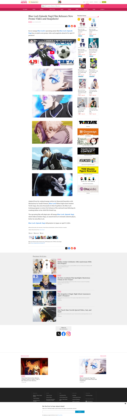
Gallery (91, 2)
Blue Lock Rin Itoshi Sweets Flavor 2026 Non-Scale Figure (93, 51)
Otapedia (96, 2)
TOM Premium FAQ (63, 397)
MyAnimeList (90, 401)
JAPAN (77, 9)
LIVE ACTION (52, 9)
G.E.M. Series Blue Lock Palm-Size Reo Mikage (93, 91)
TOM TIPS (85, 9)
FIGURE (69, 9)
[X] (58, 334)
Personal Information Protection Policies (50, 400)
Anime (31, 233)
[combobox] (64, 6)
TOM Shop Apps (89, 395)
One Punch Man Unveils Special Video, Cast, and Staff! (74, 311)
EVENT (62, 9)
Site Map (74, 395)
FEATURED (25, 9)
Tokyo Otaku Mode (60, 2)
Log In (100, 2)
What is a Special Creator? (75, 402)
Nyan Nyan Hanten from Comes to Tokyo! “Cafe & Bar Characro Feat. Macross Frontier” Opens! (30, 380)
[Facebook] (63, 334)
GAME (94, 9)
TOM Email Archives (76, 397)
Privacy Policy (49, 397)
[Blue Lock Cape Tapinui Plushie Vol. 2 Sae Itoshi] (82, 23)
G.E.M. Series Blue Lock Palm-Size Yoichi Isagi (93, 110)
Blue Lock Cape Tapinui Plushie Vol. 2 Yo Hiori (93, 30)
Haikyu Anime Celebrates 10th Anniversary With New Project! (74, 263)
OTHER (101, 9)
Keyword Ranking (76, 399)
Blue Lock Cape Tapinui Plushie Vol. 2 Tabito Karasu (82, 51)
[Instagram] (68, 334)
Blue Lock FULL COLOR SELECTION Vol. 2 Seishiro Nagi (82, 71)
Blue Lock (37, 233)
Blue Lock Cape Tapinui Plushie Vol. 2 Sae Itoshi (82, 30)
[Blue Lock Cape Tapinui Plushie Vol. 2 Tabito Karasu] (82, 43)
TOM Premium (36, 398)
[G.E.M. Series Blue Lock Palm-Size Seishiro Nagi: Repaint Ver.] (82, 102)
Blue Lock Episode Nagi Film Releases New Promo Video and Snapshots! (88, 379)
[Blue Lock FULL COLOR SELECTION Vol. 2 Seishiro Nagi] (82, 63)
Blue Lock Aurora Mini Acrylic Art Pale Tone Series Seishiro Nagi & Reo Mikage (82, 91)
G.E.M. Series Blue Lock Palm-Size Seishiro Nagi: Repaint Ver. (82, 110)
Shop (84, 2)
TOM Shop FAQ (62, 395)
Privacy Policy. (60, 415)
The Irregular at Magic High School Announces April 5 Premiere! (74, 295)
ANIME (34, 9)
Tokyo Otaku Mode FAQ (63, 400)
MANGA (41, 9)
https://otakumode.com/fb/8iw (37, 243)
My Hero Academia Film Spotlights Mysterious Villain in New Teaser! (74, 279)
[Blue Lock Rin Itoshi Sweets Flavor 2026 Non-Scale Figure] (94, 43)
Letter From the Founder (36, 401)
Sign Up (104, 2)
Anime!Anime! (42, 229)
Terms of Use (49, 395)
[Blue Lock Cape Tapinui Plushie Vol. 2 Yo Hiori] (94, 23)
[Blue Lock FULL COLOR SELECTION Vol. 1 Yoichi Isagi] (94, 63)
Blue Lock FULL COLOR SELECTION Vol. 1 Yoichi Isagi (93, 71)
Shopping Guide (34, 2)
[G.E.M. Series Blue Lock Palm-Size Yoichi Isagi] (94, 102)
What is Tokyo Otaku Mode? (37, 396)
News (87, 2)
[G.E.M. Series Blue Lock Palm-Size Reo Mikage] (94, 84)
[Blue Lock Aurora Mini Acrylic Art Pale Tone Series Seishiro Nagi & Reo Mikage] (82, 84)
